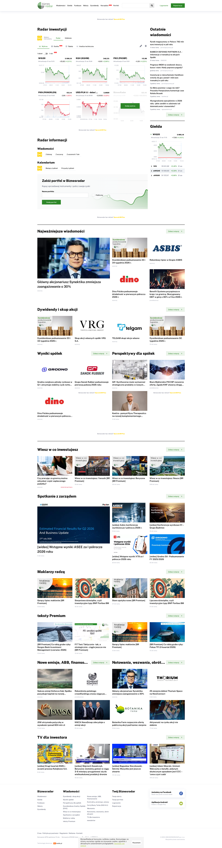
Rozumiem (136, 843)
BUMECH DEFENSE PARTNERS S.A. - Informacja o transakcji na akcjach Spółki (166, 55)
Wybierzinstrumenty (48, 38)
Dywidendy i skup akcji (71, 796)
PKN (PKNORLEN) (47, 92)
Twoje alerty (117, 796)
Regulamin (64, 833)
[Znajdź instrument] (152, 5)
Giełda (69, 5)
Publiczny (99, 195)
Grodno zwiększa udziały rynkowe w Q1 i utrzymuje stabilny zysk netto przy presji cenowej (54, 385)
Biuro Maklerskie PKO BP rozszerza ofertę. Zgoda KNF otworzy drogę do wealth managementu (167, 385)
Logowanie (164, 5)
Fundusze (77, 5)
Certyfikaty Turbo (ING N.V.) (97, 805)
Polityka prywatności (50, 833)
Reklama (72, 833)
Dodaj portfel (51, 202)
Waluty (85, 5)
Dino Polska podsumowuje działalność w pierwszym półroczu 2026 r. (128, 294)
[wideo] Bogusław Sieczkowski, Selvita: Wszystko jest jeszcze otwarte (127, 769)
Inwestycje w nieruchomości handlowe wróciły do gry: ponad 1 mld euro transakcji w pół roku (166, 78)
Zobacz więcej (173, 115)
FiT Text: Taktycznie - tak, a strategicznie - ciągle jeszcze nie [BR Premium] (90, 647)
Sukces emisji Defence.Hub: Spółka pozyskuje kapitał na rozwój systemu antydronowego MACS (54, 694)
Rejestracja (177, 5)
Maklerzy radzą (69, 818)
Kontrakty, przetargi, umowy (98, 802)
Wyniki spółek (68, 800)
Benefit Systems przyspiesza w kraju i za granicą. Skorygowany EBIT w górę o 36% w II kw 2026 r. (166, 294)
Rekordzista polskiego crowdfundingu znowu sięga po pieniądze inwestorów (90, 694)
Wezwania (91, 808)
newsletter (91, 820)
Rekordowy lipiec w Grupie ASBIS (166, 260)
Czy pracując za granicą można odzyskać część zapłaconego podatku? (52, 481)
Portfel (116, 5)
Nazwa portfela (48, 191)
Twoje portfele (117, 800)
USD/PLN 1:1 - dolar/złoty (88, 92)
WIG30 (41, 58)
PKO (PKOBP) (120, 58)
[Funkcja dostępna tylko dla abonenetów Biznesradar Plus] (39, 38)
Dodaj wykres (130, 106)
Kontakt (79, 833)
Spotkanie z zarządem (71, 815)
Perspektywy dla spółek (72, 803)
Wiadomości (60, 5)
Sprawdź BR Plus (119, 19)
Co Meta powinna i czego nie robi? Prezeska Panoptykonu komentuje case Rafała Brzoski (167, 91)
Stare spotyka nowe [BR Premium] (128, 600)
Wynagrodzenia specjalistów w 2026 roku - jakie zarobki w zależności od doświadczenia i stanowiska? (166, 103)
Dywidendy (94, 5)
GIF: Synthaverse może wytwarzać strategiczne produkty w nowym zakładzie (128, 385)
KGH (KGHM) (82, 58)
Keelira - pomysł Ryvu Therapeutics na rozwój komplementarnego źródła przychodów (129, 416)
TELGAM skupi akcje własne (125, 338)
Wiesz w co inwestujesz (72, 812)
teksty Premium (69, 821)
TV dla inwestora (93, 817)
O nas (39, 833)
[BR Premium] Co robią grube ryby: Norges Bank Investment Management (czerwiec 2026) (54, 647)
